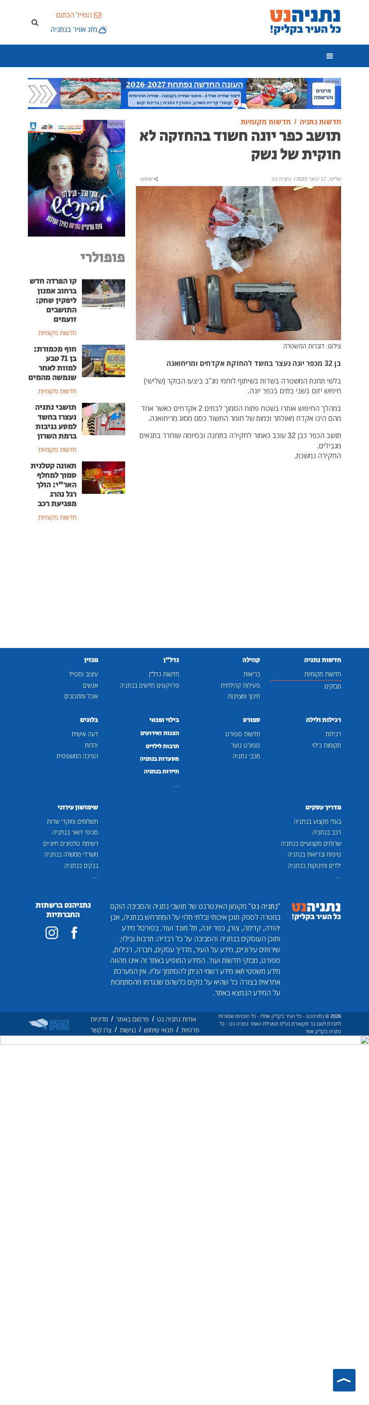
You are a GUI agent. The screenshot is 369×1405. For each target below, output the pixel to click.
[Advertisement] (76, 586)
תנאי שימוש (158, 1030)
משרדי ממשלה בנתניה (71, 854)
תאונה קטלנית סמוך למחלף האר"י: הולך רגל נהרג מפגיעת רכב (53, 485)
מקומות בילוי (326, 745)
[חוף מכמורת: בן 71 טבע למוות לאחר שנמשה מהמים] (103, 360)
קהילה (251, 660)
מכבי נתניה (246, 756)
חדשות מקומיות (322, 674)
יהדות (91, 745)
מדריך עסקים (323, 807)
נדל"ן (171, 660)
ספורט (251, 720)
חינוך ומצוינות (244, 696)
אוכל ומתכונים (81, 696)
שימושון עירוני (78, 807)
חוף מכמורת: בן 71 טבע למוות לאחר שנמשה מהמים (52, 363)
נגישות (128, 1030)
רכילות (333, 734)
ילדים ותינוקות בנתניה (314, 865)
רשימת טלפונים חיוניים (70, 843)
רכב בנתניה (326, 832)
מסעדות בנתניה (159, 758)
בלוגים (89, 720)
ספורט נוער (245, 745)
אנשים (90, 685)
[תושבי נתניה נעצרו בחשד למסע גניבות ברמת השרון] (103, 419)
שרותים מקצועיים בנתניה (311, 843)
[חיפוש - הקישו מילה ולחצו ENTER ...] (34, 22)
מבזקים (332, 686)
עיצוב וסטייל (83, 674)
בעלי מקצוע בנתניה (317, 821)
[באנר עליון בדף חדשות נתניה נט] (184, 93)
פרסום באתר (132, 1019)
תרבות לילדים (162, 746)
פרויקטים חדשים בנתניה (149, 685)
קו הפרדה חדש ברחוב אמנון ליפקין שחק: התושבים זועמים (53, 300)
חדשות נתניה (322, 660)
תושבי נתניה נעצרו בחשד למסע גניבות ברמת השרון (55, 421)
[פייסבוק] (74, 933)
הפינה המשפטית (77, 756)
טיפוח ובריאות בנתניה (314, 854)
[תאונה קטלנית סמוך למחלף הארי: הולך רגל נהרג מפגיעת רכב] (103, 477)
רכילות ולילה (323, 720)
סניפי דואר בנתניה (75, 832)
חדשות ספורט (242, 734)
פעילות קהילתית (240, 685)
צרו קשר (101, 1030)
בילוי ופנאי (164, 720)
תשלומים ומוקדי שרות (72, 821)
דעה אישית (85, 734)
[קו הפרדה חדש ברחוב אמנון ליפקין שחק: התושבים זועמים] (103, 292)
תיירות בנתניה (161, 771)
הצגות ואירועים (159, 733)
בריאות (251, 674)
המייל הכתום (74, 15)
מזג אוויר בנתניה (73, 29)
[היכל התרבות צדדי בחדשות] (76, 177)
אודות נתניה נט (176, 1019)
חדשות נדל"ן (164, 674)
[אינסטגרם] (52, 933)
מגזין (91, 660)
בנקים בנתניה (81, 865)
